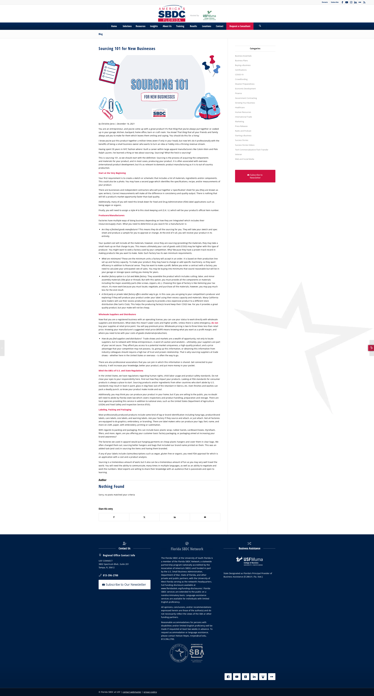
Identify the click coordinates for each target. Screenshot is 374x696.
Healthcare (240, 107)
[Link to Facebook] (342, 2)
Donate (325, 2)
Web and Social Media (244, 159)
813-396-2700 (110, 575)
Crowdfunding (241, 79)
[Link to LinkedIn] (355, 2)
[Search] (260, 26)
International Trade (243, 116)
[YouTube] (237, 676)
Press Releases (241, 126)
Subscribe (335, 2)
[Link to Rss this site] (364, 2)
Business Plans (241, 60)
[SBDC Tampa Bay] (187, 13)
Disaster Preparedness (244, 84)
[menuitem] (324, 2)
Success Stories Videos (244, 145)
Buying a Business (243, 65)
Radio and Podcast (243, 130)
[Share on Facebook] (114, 517)
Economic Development (245, 88)
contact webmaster (132, 692)
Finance (238, 93)
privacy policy (150, 692)
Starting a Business (243, 135)
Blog (101, 34)
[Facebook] (228, 676)
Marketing (239, 121)
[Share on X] (144, 517)
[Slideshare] (263, 676)
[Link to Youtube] (347, 2)
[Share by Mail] (205, 517)
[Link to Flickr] (360, 2)
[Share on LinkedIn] (175, 517)
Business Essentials (243, 56)
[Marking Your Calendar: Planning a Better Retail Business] (2, 348)
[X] (245, 676)
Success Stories (241, 140)
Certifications (241, 70)
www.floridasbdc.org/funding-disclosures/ (181, 588)
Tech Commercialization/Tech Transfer (251, 149)
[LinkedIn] (254, 676)
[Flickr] (271, 676)
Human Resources (243, 112)
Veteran (238, 154)
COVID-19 (239, 74)
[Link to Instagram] (351, 2)
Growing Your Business (245, 102)
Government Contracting (246, 98)
